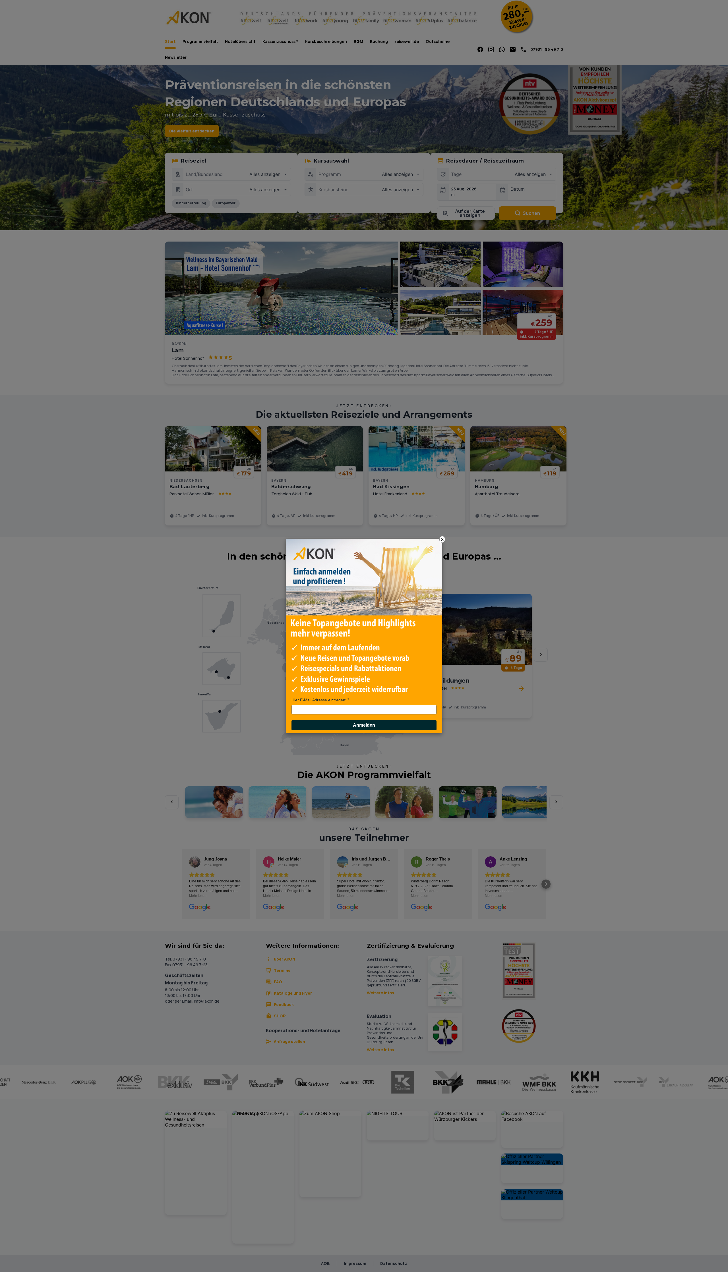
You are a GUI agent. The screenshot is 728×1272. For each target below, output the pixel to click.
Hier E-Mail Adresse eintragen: (318, 700)
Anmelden (364, 725)
